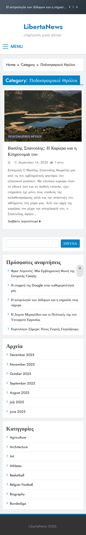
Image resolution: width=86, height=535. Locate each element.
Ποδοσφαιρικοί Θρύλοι (24, 137)
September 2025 (22, 383)
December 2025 (22, 354)
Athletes (16, 465)
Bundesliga (18, 503)
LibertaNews (43, 26)
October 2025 (20, 373)
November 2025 (22, 364)
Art (12, 456)
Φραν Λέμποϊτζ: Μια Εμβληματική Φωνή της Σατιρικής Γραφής (43, 273)
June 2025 (17, 411)
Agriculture (18, 437)
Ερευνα (70, 243)
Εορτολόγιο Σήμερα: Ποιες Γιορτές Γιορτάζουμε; (45, 329)
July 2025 (17, 402)
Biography (17, 494)
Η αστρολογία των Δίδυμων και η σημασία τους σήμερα (36, 7)
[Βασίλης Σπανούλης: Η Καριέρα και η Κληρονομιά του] (43, 116)
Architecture (19, 446)
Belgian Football (21, 484)
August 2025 (19, 392)
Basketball (17, 475)
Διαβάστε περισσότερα (23, 221)
